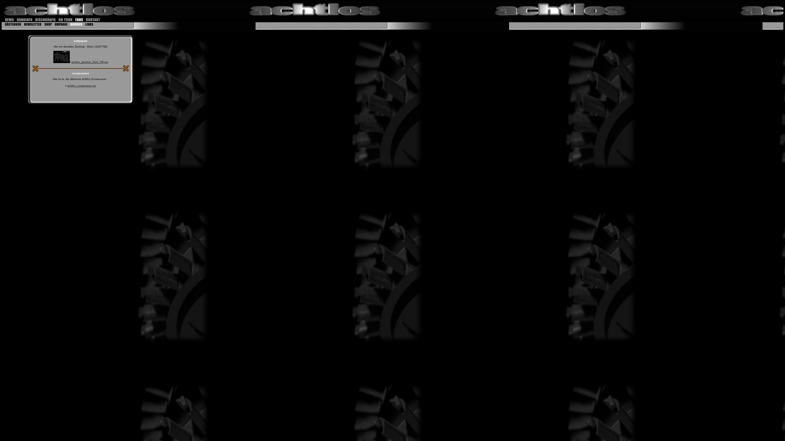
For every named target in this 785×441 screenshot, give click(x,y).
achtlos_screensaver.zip (81, 85)
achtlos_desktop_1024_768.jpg (89, 62)
